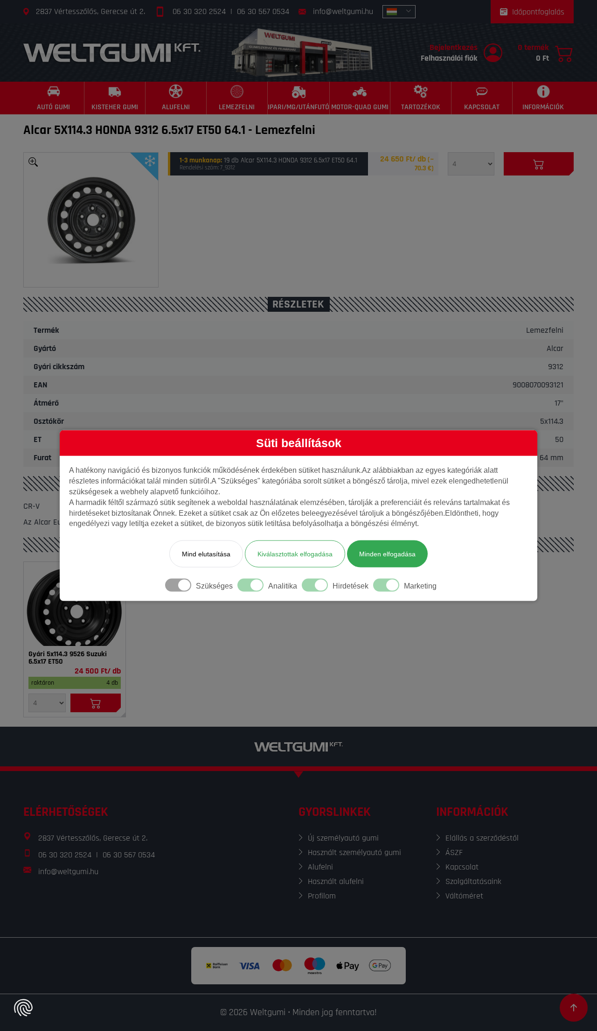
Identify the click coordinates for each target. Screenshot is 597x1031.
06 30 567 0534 (263, 11)
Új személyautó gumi (343, 838)
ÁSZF (454, 852)
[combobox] (399, 11)
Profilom (322, 896)
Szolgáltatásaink (473, 881)
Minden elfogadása (387, 554)
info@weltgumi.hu (343, 11)
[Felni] (74, 604)
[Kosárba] (539, 163)
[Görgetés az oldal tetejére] (574, 1008)
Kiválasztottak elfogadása (295, 554)
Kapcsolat (462, 867)
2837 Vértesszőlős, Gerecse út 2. (90, 11)
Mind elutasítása (206, 554)
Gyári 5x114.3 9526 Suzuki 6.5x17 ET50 (67, 658)
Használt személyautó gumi (354, 852)
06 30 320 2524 (199, 11)
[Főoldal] (112, 52)
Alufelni (320, 867)
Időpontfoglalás (538, 12)
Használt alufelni (336, 881)
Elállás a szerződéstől (482, 838)
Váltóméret (464, 896)
